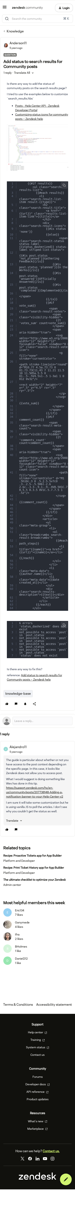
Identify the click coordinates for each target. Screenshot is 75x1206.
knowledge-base (18, 693)
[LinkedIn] (37, 1159)
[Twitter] (22, 1159)
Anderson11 (18, 43)
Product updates (38, 1099)
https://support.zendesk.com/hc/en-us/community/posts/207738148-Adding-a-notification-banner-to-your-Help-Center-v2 (34, 792)
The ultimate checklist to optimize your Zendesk (34, 879)
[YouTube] (45, 1159)
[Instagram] (52, 1159)
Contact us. (51, 1151)
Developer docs (35, 1084)
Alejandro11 (18, 747)
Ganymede (22, 922)
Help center (36, 1032)
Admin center (12, 885)
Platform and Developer (19, 861)
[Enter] (7, 19)
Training (35, 1040)
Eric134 (19, 910)
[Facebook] (30, 1159)
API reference (35, 1092)
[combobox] (37, 19)
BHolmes (21, 946)
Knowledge (15, 31)
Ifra (17, 934)
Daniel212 (21, 958)
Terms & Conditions (18, 1004)
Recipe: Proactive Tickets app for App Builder (32, 855)
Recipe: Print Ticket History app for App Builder (33, 867)
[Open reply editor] (37, 721)
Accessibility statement (54, 1004)
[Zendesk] (37, 1178)
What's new (36, 1121)
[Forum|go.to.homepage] (27, 8)
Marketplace (35, 1129)
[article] (37, 789)
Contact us (37, 1055)
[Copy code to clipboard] (64, 185)
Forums (37, 1077)
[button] (4, 8)
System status (36, 1047)
